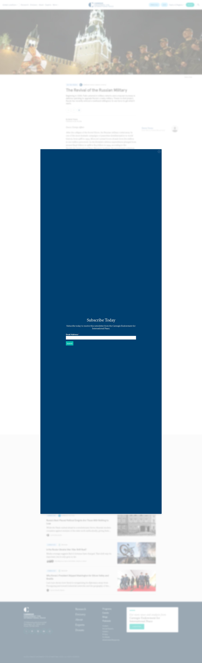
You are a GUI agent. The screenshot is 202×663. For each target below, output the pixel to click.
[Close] (159, 151)
